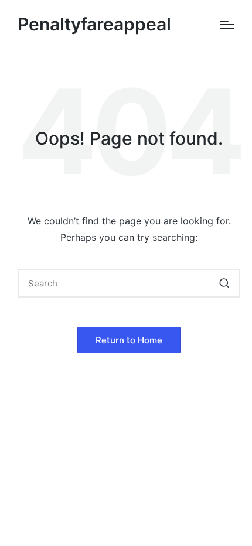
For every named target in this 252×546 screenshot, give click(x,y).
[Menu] (227, 25)
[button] (224, 283)
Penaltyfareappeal (94, 24)
